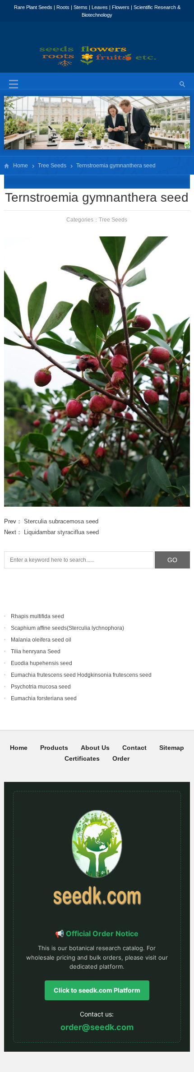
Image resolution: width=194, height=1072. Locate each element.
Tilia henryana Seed (35, 651)
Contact (134, 747)
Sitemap (171, 747)
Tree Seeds (52, 165)
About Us (95, 747)
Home (20, 165)
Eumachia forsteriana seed (44, 698)
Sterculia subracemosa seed (61, 521)
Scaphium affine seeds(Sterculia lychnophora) (67, 628)
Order (120, 758)
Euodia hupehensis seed (41, 663)
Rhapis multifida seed (37, 616)
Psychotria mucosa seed (41, 687)
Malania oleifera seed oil (41, 640)
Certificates (82, 758)
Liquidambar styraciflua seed (61, 532)
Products (54, 747)
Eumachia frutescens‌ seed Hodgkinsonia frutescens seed (81, 675)
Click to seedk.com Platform (97, 990)
